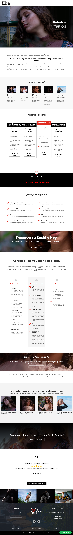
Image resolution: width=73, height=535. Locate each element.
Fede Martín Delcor (36, 463)
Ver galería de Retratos (36, 439)
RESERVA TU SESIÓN (36, 247)
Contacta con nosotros (36, 367)
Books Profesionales (60, 95)
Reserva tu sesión (59, 32)
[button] (65, 532)
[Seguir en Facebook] (38, 521)
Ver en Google (36, 473)
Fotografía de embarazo (48, 95)
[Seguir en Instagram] (34, 521)
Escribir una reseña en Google (36, 483)
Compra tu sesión (15, 154)
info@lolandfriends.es (57, 518)
